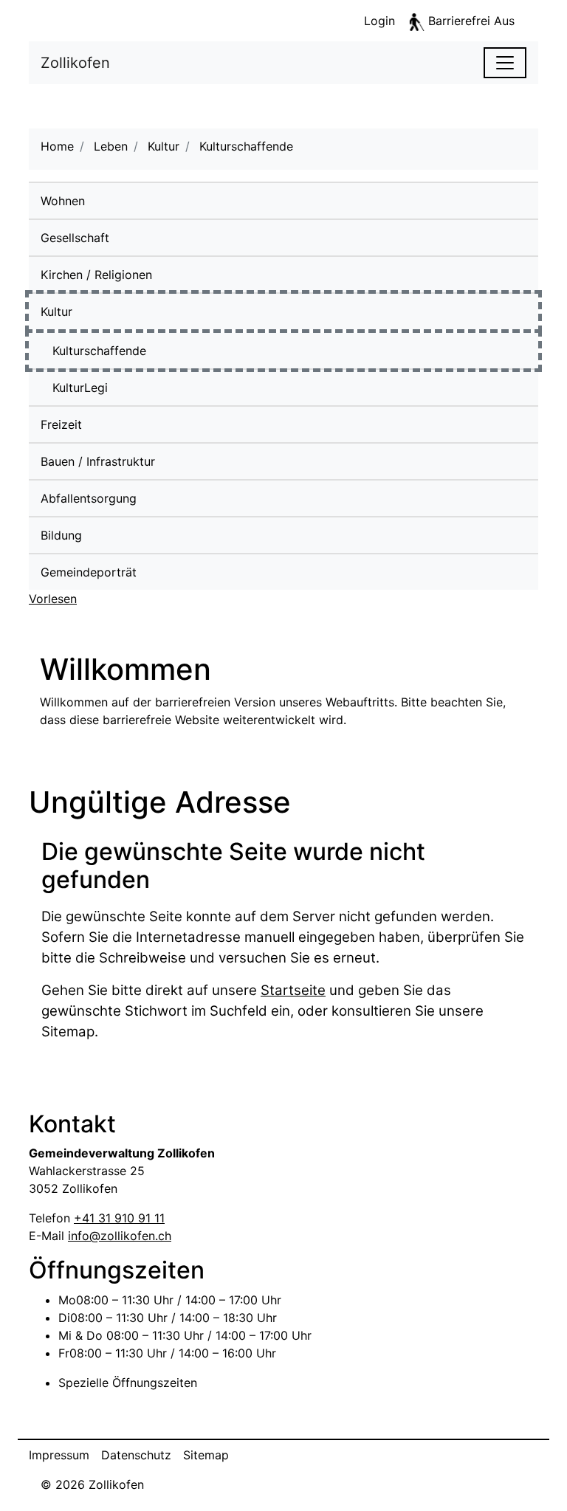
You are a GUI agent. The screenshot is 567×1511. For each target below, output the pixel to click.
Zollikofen (75, 63)
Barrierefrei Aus (471, 20)
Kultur (56, 311)
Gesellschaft (75, 237)
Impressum (59, 1455)
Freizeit (61, 424)
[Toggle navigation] (505, 62)
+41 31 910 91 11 (119, 1218)
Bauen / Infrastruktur (98, 461)
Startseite (293, 990)
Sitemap (206, 1455)
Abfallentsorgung (89, 498)
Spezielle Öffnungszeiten (127, 1382)
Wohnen (63, 200)
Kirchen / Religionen (96, 274)
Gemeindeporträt (89, 572)
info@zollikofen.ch (119, 1235)
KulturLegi (80, 387)
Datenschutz (136, 1455)
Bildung (61, 535)
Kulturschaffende (135, 350)
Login (379, 20)
